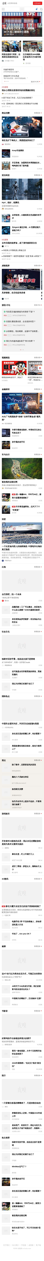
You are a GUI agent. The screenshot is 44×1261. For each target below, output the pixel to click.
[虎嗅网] (22, 9)
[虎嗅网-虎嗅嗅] (36, 9)
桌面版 (31, 1245)
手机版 (23, 1245)
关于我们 (6, 1245)
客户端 (38, 1245)
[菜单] (3, 9)
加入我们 (15, 1245)
